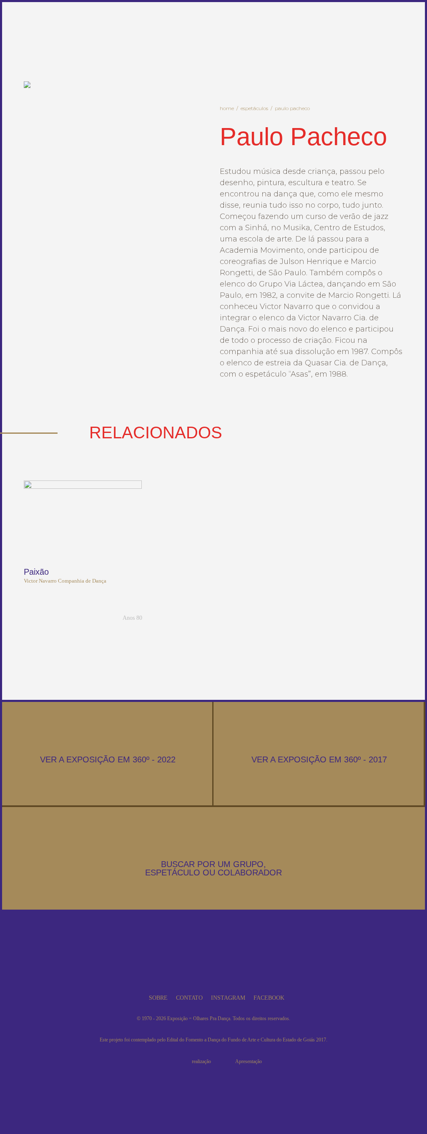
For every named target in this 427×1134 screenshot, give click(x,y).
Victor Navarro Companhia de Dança (65, 581)
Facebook (269, 998)
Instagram (228, 998)
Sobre (158, 998)
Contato (189, 998)
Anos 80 (132, 618)
